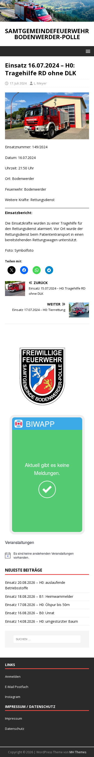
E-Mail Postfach (16, 686)
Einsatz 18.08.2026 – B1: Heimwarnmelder (39, 596)
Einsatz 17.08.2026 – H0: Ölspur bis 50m (37, 604)
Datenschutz (14, 728)
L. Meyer (40, 83)
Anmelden (13, 676)
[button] (87, 51)
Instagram (12, 696)
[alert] (47, 555)
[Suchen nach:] (47, 639)
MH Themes (77, 752)
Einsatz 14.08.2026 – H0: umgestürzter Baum (41, 621)
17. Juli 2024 (18, 83)
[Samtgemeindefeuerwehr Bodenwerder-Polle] (47, 18)
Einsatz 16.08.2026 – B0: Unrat (29, 612)
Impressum (13, 718)
